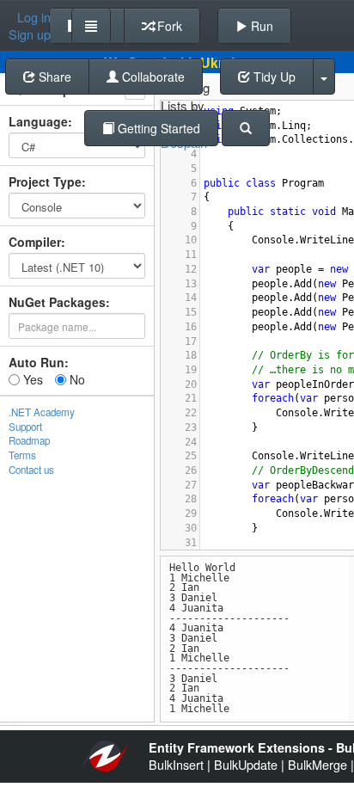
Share (53, 76)
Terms (22, 455)
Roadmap (29, 440)
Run (260, 25)
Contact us (31, 470)
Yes (31, 379)
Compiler (35, 241)
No (75, 379)
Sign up (30, 34)
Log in (34, 17)
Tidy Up (273, 76)
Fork (168, 25)
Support (25, 426)
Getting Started (157, 128)
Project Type (45, 181)
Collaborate (152, 76)
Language (38, 121)
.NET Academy (42, 412)
